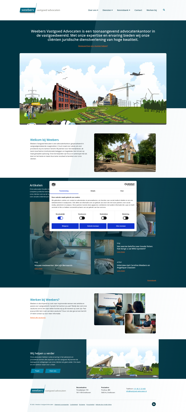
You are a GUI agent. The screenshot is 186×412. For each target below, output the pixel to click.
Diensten (107, 10)
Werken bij (152, 10)
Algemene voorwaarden (62, 404)
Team (37, 371)
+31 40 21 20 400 (139, 389)
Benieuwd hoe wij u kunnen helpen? (93, 46)
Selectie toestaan (93, 226)
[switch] (82, 218)
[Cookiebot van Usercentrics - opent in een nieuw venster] (126, 184)
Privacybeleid (90, 404)
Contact (138, 10)
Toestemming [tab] (63, 191)
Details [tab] (93, 191)
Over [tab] (122, 191)
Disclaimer (82, 404)
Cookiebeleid (74, 404)
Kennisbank (122, 10)
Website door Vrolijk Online (104, 404)
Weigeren (65, 226)
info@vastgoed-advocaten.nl (136, 391)
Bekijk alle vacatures (38, 318)
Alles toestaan (121, 226)
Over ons (92, 10)
